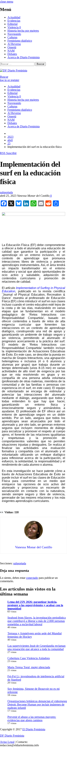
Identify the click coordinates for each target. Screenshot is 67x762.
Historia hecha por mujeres (23, 30)
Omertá (11, 47)
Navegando (14, 34)
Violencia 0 (14, 27)
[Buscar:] (17, 63)
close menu (6, 1)
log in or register (9, 80)
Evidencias (13, 20)
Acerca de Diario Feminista (23, 57)
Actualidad (13, 17)
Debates (12, 54)
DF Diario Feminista (12, 735)
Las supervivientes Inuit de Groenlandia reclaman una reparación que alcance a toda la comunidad (36, 647)
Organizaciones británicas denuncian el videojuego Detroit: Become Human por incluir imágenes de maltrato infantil (37, 704)
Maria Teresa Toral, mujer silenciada (28, 667)
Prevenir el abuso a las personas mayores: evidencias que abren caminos (31, 718)
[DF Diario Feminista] (13, 70)
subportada (6, 192)
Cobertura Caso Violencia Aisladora (28, 658)
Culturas (12, 37)
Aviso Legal (7, 741)
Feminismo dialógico (19, 40)
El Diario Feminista (33, 729)
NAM (11, 50)
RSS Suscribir (8, 153)
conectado (32, 577)
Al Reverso (14, 44)
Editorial (12, 24)
